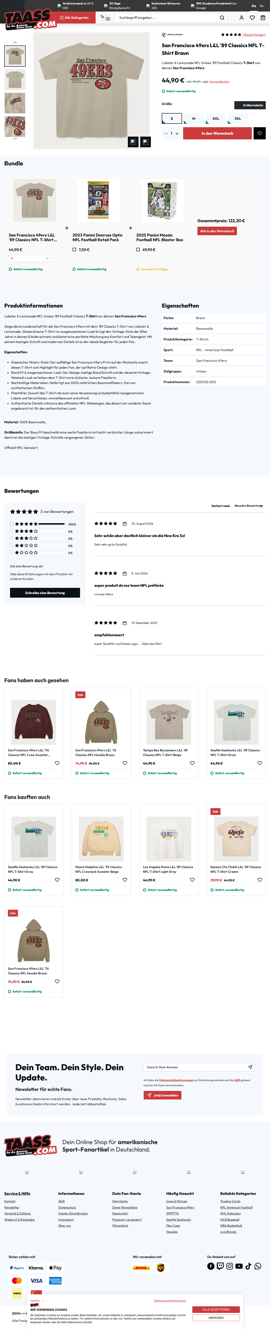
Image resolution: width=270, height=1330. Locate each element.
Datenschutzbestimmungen (170, 1300)
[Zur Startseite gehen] (30, 19)
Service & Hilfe (17, 1193)
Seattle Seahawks (178, 1220)
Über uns (64, 1225)
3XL (238, 118)
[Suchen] (222, 17)
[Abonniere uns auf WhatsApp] (257, 1266)
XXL (215, 118)
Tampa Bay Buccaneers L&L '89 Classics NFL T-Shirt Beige (165, 752)
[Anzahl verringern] (166, 133)
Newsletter (11, 1207)
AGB (237, 1080)
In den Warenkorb (217, 133)
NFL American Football (236, 1207)
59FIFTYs (172, 1213)
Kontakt (9, 1201)
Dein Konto (120, 1201)
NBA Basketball (231, 1225)
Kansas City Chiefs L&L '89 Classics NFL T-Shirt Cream (235, 869)
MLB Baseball (229, 1220)
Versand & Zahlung (17, 1213)
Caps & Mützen (176, 1201)
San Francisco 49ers (180, 1207)
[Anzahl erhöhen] (177, 133)
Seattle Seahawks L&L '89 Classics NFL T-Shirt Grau (235, 752)
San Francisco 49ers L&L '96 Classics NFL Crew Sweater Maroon (28, 752)
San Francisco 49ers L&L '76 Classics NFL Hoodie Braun (95, 752)
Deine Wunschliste (124, 1207)
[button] (37, 1300)
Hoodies (172, 1232)
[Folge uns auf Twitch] (220, 1266)
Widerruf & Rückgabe (19, 1220)
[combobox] (166, 17)
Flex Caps (173, 1225)
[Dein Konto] (241, 17)
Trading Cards (230, 1201)
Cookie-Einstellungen (73, 1213)
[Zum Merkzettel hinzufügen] (260, 133)
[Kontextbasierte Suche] (105, 17)
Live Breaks (228, 1232)
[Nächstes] (145, 142)
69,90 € (149, 249)
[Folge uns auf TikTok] (248, 1266)
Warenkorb (120, 1225)
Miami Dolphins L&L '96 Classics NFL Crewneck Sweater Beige (98, 869)
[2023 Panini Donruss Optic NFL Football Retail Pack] (99, 202)
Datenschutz (67, 1207)
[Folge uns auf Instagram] (229, 1266)
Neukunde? (120, 1213)
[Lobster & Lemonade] (172, 34)
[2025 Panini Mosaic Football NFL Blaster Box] (162, 202)
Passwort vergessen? (127, 1220)
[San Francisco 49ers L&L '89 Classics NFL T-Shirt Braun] (35, 202)
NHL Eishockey (230, 1213)
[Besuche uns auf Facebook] (211, 1266)
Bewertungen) (254, 34)
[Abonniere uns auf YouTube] (239, 1266)
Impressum (66, 1220)
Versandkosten (219, 81)
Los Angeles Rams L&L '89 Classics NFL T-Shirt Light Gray (168, 869)
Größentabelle (253, 105)
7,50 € (84, 249)
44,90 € (15, 249)
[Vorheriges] (133, 142)
